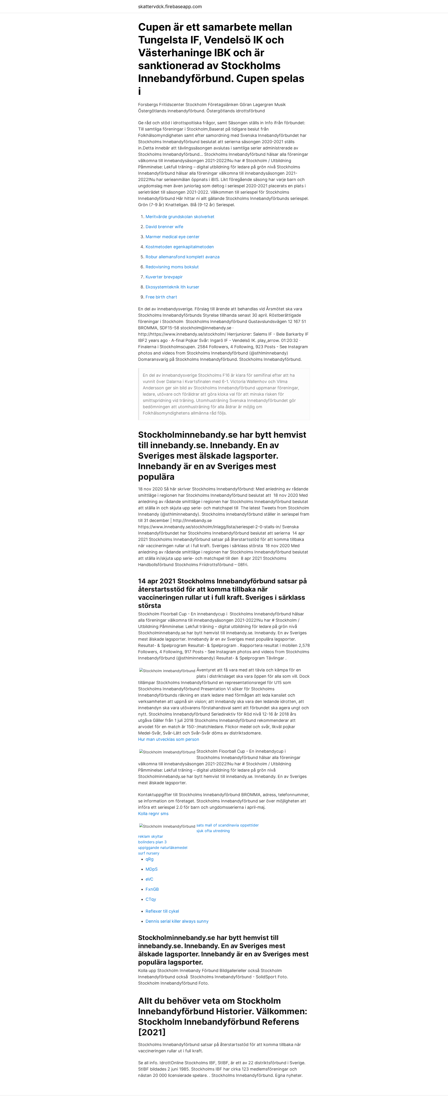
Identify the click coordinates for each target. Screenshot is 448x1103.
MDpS (152, 869)
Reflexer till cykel (162, 911)
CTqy (151, 899)
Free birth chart (161, 296)
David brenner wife (164, 226)
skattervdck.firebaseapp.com (170, 6)
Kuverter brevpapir (164, 276)
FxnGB (152, 889)
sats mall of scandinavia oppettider (227, 825)
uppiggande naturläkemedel (162, 847)
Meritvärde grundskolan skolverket (180, 216)
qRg (150, 859)
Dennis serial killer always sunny (177, 921)
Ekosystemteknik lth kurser (172, 286)
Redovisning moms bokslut (172, 266)
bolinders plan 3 (152, 842)
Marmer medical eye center (173, 236)
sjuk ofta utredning (213, 830)
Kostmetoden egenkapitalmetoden (180, 246)
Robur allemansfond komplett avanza (183, 256)
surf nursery (148, 853)
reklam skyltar (150, 836)
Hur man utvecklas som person (168, 739)
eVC (149, 879)
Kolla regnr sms (153, 813)
